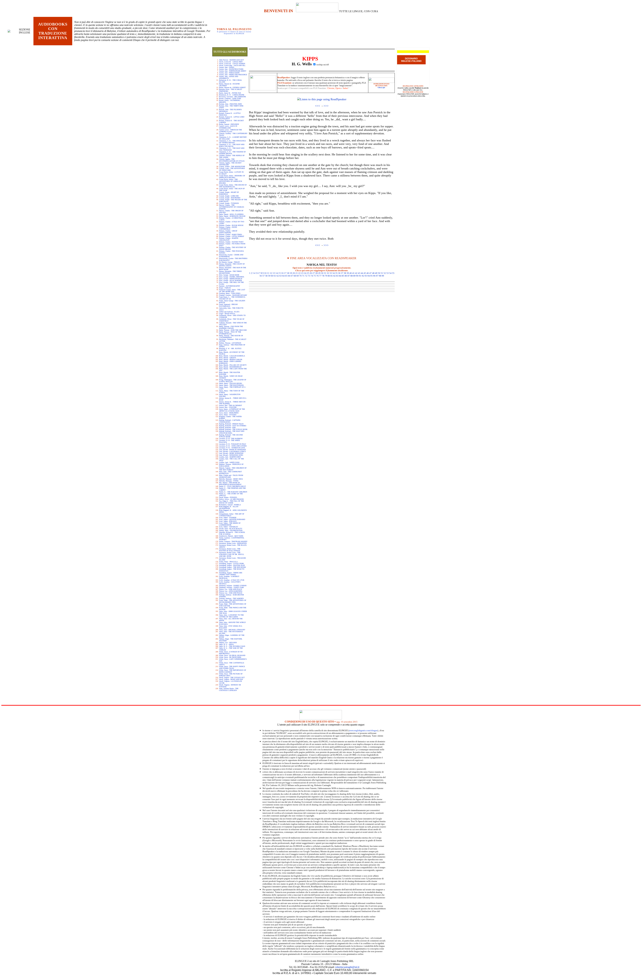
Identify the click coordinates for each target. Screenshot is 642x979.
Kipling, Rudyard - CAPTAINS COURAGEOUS (229, 421)
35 (336, 273)
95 (371, 276)
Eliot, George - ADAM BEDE (229, 275)
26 (311, 273)
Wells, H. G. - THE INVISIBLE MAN (232, 646)
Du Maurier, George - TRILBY (229, 262)
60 (272, 276)
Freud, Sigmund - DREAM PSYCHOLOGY (228, 305)
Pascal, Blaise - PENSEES (228, 497)
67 (292, 276)
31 (325, 273)
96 (374, 276)
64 (283, 276)
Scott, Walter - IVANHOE (227, 517)
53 (387, 273)
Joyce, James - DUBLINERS (229, 413)
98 (380, 276)
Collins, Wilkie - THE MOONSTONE (232, 166)
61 (275, 276)
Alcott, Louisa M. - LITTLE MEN (230, 62)
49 (376, 273)
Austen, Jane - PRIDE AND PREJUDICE (233, 75)
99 (383, 276)
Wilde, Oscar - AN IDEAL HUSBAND (232, 655)
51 (382, 273)
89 (354, 276)
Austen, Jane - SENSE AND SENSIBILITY (228, 77)
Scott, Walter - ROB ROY (228, 521)
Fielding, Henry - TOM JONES (229, 293)
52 (385, 273)
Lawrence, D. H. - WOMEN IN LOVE (232, 448)
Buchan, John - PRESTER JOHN (230, 104)
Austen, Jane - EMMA (226, 67)
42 (356, 273)
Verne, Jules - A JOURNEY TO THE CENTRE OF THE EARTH (231, 616)
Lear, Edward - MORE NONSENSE (231, 453)
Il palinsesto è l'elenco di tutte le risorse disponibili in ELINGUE (234, 32)
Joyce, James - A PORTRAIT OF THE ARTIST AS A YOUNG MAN (232, 410)
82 (334, 276)
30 (322, 273)
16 (282, 273)
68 (295, 276)
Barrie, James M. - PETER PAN (230, 93)
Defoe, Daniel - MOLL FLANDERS (231, 214)
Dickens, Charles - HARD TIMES (230, 234)
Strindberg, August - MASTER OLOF (232, 565)
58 (266, 276)
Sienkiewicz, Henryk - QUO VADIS (231, 536)
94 (368, 276)
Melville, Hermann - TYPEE (228, 481)
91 (360, 276)
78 (323, 276)
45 (365, 273)
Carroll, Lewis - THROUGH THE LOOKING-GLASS (230, 131)
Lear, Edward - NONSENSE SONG (231, 455)
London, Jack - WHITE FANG (229, 462)
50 (379, 273)
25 (308, 273)
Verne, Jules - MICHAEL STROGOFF (232, 630)
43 (359, 273)
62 (278, 276)
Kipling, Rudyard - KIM (227, 427)
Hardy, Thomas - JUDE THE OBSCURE (233, 330)
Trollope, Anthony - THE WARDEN (231, 598)
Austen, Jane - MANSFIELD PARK (231, 69)
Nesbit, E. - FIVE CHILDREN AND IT (232, 486)
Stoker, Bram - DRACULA (228, 562)
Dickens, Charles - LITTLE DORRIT (231, 236)
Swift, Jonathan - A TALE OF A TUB (231, 580)
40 (350, 273)
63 (280, 276)
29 (319, 273)
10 (265, 273)
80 (329, 276)
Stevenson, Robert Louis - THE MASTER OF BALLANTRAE (229, 550)
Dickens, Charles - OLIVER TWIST (231, 242)
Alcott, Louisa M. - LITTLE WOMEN (232, 63)
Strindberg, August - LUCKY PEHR (231, 563)
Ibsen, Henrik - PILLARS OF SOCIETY (233, 365)
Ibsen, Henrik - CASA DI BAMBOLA (232, 356)
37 (342, 273)
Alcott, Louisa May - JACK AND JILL (232, 65)
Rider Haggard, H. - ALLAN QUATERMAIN (228, 507)
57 (263, 276)
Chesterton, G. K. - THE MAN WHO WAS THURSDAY (231, 149)
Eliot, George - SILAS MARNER (230, 280)
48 (373, 273)
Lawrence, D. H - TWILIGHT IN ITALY (232, 444)
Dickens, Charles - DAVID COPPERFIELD (228, 228)
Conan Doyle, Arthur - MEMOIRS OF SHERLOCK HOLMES (232, 176)
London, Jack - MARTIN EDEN (230, 457)
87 (349, 276)
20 (294, 273)
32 (328, 273)
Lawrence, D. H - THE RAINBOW (231, 438)
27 (313, 273)
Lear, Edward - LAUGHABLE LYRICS (232, 451)
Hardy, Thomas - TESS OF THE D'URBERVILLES (230, 333)
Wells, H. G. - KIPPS (226, 644)
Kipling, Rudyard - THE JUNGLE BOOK (233, 429)
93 (366, 276)
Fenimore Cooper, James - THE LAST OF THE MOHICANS (232, 290)
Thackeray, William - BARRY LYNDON (232, 585)
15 (279, 273)
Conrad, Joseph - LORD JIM (229, 196)
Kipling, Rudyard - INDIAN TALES (231, 424)
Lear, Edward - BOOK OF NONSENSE (232, 449)
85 (343, 276)
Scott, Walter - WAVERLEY (228, 527)
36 (339, 273)
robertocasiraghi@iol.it (347, 967)
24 (305, 273)
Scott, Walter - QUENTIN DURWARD (232, 519)
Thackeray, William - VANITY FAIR (231, 587)
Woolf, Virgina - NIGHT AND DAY (231, 679)
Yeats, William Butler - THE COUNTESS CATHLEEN (228, 689)
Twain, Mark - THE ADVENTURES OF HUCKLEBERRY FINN (232, 601)
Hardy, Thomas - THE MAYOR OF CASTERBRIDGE (231, 336)
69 (297, 276)
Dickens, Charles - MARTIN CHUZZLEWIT (228, 239)
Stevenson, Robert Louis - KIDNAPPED (233, 543)
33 (331, 273)
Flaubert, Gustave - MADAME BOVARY (233, 295)
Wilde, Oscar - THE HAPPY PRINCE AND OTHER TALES (232, 667)
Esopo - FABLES (225, 288)
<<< (317, 105)
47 (370, 273)
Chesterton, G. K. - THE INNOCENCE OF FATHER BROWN (232, 142)
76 (317, 276)
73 (309, 276)
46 (367, 273)
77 (320, 276)
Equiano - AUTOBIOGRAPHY (229, 286)
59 (269, 276)
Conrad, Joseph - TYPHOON (229, 203)
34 (333, 273)
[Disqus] (322, 335)
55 (393, 273)
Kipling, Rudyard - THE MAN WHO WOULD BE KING (231, 432)
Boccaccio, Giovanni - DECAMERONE (232, 97)
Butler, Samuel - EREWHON (229, 124)
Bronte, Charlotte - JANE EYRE (230, 98)
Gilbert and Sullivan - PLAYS (229, 312)
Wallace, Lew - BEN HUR (228, 642)
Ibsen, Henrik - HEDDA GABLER (230, 359)
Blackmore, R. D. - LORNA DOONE (231, 95)
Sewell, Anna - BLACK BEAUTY (230, 529)
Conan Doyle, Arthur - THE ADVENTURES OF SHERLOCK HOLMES (230, 181)
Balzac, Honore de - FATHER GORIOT (232, 87)
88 (351, 276)
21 (296, 273)
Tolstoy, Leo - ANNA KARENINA (230, 591)
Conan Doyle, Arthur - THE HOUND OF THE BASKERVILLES (233, 186)
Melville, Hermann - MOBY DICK (231, 479)
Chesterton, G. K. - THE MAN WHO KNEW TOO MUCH (231, 145)
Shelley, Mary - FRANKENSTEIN (230, 530)
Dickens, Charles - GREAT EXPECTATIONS (228, 232)
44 (362, 273)
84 (340, 276)
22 (299, 273)
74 (312, 276)
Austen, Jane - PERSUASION (229, 73)
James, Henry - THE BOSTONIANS (231, 385)
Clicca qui (381, 87)
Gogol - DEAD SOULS (227, 313)
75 (314, 276)
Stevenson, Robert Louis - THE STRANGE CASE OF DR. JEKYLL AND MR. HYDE (231, 554)
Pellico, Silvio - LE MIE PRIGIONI (231, 499)
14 (277, 273)
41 (353, 273)
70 (300, 276)
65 (286, 276)
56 (260, 276)
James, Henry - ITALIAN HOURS (230, 383)
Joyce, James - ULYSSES (227, 415)
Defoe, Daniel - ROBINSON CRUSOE (232, 216)
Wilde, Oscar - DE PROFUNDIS (230, 657)
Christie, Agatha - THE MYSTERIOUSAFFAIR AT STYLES (232, 160)
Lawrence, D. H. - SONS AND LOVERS (233, 446)
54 (390, 273)
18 (288, 273)
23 (302, 273)
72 (306, 276)
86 (346, 276)
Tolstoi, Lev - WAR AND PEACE (230, 589)
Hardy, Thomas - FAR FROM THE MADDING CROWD (231, 327)
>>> (326, 105)
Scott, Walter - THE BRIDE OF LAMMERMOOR (230, 524)
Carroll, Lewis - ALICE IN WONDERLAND (228, 127)
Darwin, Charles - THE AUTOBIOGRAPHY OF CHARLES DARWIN (231, 207)
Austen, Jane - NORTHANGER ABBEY (232, 71)
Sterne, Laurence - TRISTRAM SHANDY (233, 541)
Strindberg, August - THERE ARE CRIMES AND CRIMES (230, 573)
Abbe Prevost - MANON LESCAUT (231, 60)
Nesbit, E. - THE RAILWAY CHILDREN (233, 492)
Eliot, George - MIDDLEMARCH (230, 279)
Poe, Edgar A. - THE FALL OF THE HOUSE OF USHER (231, 502)
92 (363, 276)
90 (357, 276)
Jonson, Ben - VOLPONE (228, 407)
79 (326, 276)
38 (345, 273)
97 (377, 276)
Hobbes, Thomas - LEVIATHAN (230, 343)
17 (285, 273)
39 (348, 273)
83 (337, 276)
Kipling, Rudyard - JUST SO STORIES (232, 426)
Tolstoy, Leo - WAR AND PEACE (230, 593)
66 (289, 276)
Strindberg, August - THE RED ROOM (232, 567)
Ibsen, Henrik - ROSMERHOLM (230, 367)
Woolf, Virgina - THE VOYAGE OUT (232, 677)
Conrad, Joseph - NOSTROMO (229, 198)
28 (316, 273)
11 (268, 273)
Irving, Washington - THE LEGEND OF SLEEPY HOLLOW (232, 380)
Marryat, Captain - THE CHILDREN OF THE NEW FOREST (233, 469)
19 (291, 273)
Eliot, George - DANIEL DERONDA (231, 277)
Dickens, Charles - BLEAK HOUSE (231, 225)
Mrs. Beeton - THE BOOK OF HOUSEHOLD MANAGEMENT (230, 483)
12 (271, 273)
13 (274, 273)
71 (303, 276)
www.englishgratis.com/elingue (363, 730)
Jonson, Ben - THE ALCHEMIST (230, 405)
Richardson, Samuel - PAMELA (230, 505)
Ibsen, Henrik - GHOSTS (227, 358)
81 (332, 276)
